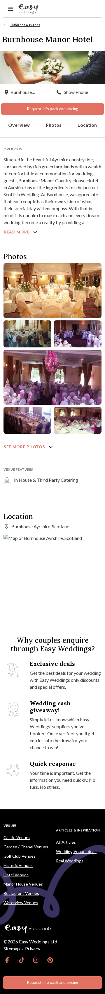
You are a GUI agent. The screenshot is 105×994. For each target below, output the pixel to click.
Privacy (32, 948)
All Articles (66, 842)
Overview (19, 125)
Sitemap (12, 948)
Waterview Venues (21, 902)
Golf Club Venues (20, 856)
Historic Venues (18, 865)
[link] (7, 960)
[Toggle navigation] (11, 9)
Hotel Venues (16, 874)
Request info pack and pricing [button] (52, 108)
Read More (17, 232)
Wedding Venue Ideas (76, 851)
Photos (54, 125)
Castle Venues (17, 837)
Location (87, 125)
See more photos (25, 447)
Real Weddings (69, 860)
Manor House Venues (23, 883)
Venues (10, 825)
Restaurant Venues (21, 893)
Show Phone (76, 92)
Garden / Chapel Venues (26, 846)
